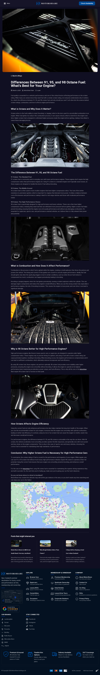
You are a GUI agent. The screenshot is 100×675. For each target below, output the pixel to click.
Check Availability (87, 3)
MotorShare (83, 369)
